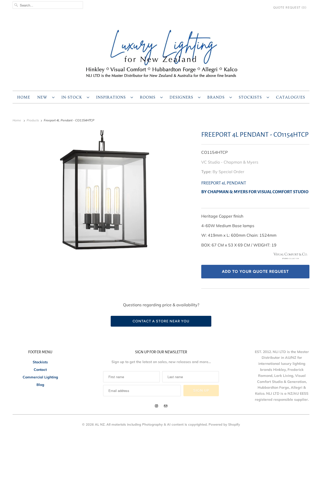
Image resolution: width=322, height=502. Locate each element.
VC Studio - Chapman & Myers (229, 162)
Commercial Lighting (40, 377)
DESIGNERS (182, 97)
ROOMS (149, 97)
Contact (40, 369)
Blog (40, 384)
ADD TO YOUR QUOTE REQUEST (255, 271)
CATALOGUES (290, 97)
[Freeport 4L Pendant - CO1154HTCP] (104, 193)
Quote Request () (289, 7)
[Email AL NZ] (165, 406)
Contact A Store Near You (161, 321)
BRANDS (217, 97)
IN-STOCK (72, 97)
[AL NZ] (161, 53)
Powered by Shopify (224, 424)
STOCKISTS (251, 97)
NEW (43, 97)
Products (33, 120)
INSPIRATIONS (112, 97)
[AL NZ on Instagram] (156, 406)
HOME (23, 97)
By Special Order (228, 171)
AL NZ (100, 424)
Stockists (40, 362)
